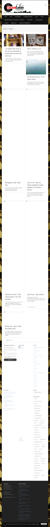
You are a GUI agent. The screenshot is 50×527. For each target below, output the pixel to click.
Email (5, 351)
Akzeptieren (44, 523)
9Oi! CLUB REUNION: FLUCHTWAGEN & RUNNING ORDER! (9, 402)
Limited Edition (37, 437)
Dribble (44, 10)
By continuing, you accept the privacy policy (10, 357)
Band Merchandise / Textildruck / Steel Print (14, 19)
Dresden (41, 422)
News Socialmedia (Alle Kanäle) (38, 372)
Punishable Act (37, 456)
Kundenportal (35, 361)
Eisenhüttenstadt (38, 425)
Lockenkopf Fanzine (28, 16)
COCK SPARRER (37, 415)
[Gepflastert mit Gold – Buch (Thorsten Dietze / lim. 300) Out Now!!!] (14, 246)
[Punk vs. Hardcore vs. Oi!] (36, 40)
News (43, 446)
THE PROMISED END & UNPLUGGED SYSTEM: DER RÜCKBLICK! (9, 397)
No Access (35, 379)
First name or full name (8, 347)
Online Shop (37, 451)
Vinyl (35, 477)
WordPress (44, 525)
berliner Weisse (37, 405)
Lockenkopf (42, 439)
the (43, 475)
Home (6, 16)
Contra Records (37, 417)
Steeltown (37, 468)
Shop (11, 16)
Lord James (36, 444)
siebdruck (36, 463)
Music (36, 16)
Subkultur (36, 475)
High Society (37, 434)
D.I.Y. (43, 420)
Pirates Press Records (38, 453)
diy (35, 422)
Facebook (37, 10)
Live (35, 439)
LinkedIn (47, 10)
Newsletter (13, 23)
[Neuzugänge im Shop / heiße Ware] (14, 134)
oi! (40, 448)
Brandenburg (37, 410)
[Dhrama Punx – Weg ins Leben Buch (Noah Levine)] (14, 317)
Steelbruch (37, 465)
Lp (43, 444)
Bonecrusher (37, 408)
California (36, 413)
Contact (6, 23)
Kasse (34, 359)
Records (36, 460)
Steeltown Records (38, 470)
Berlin (36, 403)
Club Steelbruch (39, 19)
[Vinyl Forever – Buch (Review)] (36, 246)
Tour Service (29, 19)
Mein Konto (35, 368)
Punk (36, 458)
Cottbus (36, 420)
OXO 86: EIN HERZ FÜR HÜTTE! (24, 509)
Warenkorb (35, 386)
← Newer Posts (8, 340)
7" (35, 398)
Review (43, 460)
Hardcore (36, 432)
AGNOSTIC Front (37, 401)
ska (43, 463)
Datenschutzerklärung (24, 23)
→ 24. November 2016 (31, 307)
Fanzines (43, 427)
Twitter (39, 10)
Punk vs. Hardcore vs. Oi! (34, 49)
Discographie (18, 16)
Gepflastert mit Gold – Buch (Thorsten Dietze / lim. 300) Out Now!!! (13, 296)
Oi (35, 448)
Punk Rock (43, 458)
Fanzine (36, 427)
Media (34, 366)
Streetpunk (37, 472)
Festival (36, 429)
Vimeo (42, 10)
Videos (42, 16)
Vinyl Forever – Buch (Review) (35, 294)
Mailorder (36, 446)
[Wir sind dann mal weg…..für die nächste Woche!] (36, 66)
